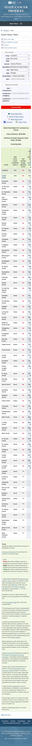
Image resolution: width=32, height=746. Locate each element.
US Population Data (11, 602)
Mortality (6, 30)
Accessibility (21, 721)
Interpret (9, 122)
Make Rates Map (16, 114)
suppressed (15, 686)
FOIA (29, 721)
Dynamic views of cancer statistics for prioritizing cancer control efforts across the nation (16, 16)
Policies (13, 721)
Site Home (5, 721)
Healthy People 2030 (8, 653)
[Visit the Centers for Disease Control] (20, 2)
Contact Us (26, 723)
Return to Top (5, 715)
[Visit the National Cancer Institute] (12, 2)
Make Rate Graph (16, 119)
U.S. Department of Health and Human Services (15, 731)
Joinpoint (26, 610)
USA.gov (19, 735)
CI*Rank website (15, 637)
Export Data (23, 122)
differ (17, 616)
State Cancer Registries (9, 552)
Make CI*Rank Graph (16, 117)
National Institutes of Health (10, 733)
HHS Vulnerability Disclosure (11, 723)
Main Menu (14, 24)
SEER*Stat (14, 585)
